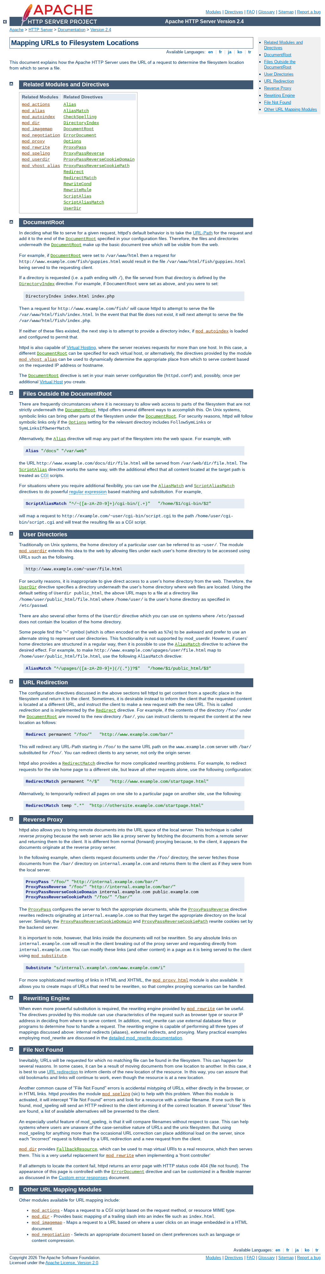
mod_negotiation (41, 135)
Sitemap (286, 12)
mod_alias (33, 110)
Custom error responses (83, 1177)
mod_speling (36, 153)
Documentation (71, 29)
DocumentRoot (78, 128)
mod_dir (31, 122)
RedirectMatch (79, 177)
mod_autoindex (38, 116)
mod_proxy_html (170, 980)
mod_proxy (33, 141)
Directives (234, 12)
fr (220, 52)
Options (72, 141)
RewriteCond (77, 183)
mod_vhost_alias (41, 165)
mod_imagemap (37, 128)
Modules (213, 12)
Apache (16, 29)
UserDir (72, 208)
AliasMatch (76, 110)
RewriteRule (77, 189)
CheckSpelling (79, 116)
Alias (69, 104)
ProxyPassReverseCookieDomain (99, 159)
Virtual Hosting (81, 347)
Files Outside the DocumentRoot (279, 64)
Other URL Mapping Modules (290, 109)
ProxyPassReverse (83, 153)
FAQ (251, 12)
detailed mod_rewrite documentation (145, 1037)
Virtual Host (51, 381)
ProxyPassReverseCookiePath (96, 165)
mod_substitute (49, 955)
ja (230, 52)
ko (239, 52)
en (210, 52)
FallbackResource (76, 1149)
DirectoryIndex (81, 122)
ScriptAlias (77, 196)
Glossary (266, 12)
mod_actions (36, 104)
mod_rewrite (36, 147)
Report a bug (309, 12)
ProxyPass (74, 147)
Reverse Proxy (277, 88)
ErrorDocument (79, 135)
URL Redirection (279, 81)
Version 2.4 (100, 29)
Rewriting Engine (279, 95)
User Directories (279, 74)
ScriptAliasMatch (83, 202)
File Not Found (277, 102)
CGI (45, 475)
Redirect (73, 171)
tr (249, 52)
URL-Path (203, 232)
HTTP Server (41, 29)
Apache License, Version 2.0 (71, 1262)
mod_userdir (36, 159)
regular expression (88, 491)
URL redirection (62, 1071)
